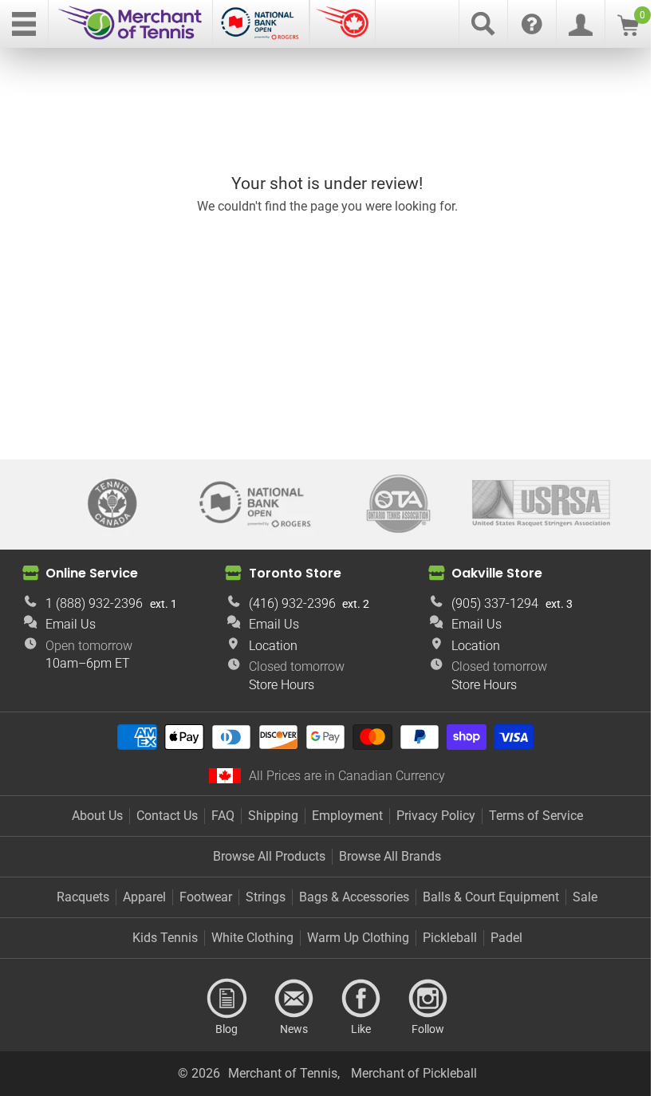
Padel (506, 937)
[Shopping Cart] (628, 31)
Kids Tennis (165, 937)
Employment (347, 815)
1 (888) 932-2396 (94, 603)
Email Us (70, 624)
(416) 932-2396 (292, 603)
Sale (585, 897)
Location (273, 645)
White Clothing (252, 937)
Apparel (144, 897)
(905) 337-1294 (494, 603)
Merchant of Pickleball (414, 1073)
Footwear (205, 897)
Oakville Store (496, 573)
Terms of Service (536, 815)
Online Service (91, 573)
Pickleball (450, 937)
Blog (226, 999)
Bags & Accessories (354, 897)
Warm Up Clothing (358, 937)
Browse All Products (269, 856)
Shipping (273, 815)
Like (360, 999)
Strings (266, 897)
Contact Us (167, 815)
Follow (427, 999)
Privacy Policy (435, 815)
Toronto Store (295, 573)
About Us (97, 815)
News (293, 999)
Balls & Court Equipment (491, 897)
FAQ (222, 815)
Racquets (83, 897)
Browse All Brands (390, 856)
